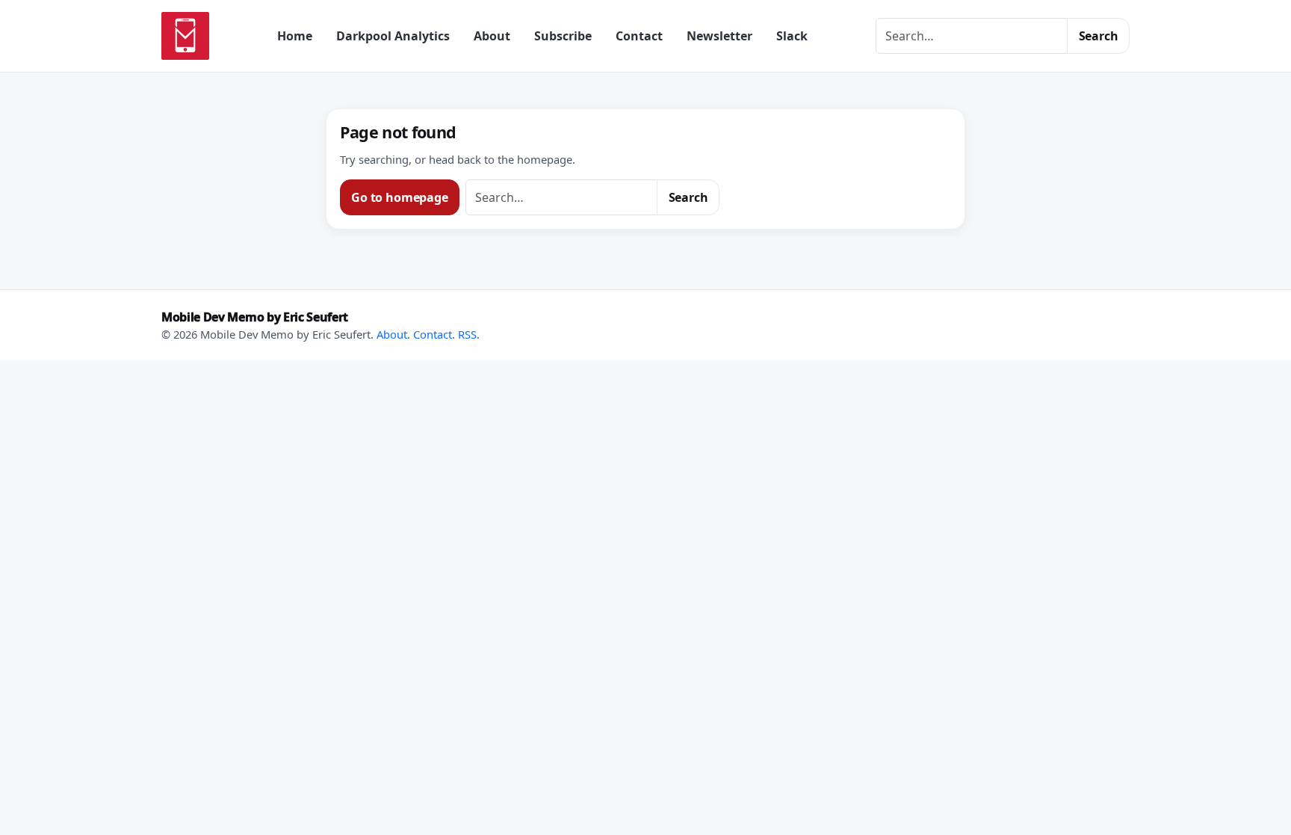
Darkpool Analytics (393, 36)
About (492, 36)
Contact (639, 36)
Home (294, 36)
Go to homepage (399, 197)
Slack (792, 36)
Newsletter (719, 36)
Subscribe (563, 36)
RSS (467, 334)
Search (1098, 36)
